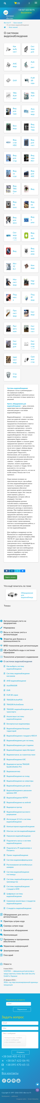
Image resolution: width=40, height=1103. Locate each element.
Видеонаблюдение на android (19, 802)
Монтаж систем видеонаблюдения (21, 831)
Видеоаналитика (13, 771)
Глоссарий (8, 955)
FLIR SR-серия (12, 695)
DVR (8, 690)
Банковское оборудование (14, 930)
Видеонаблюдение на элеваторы (20, 781)
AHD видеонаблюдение (16, 681)
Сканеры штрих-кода (13, 926)
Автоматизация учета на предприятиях (13, 622)
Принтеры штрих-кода (14, 921)
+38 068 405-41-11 (13, 1056)
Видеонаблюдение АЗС (16, 759)
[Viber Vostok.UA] (37, 1090)
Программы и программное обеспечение (14, 941)
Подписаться (22, 1009)
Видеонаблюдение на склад (18, 776)
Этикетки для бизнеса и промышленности (13, 640)
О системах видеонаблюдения (16, 662)
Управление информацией (14, 946)
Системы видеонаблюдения (17, 388)
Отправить (20, 1052)
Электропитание (11, 951)
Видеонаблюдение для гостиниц (20, 740)
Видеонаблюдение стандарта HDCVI (22, 736)
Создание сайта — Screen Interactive (27, 1099)
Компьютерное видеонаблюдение (20, 826)
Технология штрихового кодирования (19, 657)
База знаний (13, 27)
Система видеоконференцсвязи (19, 860)
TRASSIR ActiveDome (15, 704)
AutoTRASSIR (12, 686)
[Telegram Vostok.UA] (37, 1084)
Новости (7, 964)
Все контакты (26, 12)
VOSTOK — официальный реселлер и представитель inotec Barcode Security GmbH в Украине (19, 973)
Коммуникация (8, 935)
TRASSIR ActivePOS (14, 700)
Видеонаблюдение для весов (18, 786)
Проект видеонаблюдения (17, 855)
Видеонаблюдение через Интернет (21, 750)
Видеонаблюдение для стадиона (20, 745)
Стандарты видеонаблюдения (19, 908)
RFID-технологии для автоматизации (19, 646)
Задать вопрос (10, 577)
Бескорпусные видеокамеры (18, 724)
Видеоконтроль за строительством (21, 755)
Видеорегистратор (14, 807)
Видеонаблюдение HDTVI (17, 798)
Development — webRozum (10, 1096)
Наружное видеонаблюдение (19, 836)
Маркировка (7, 628)
